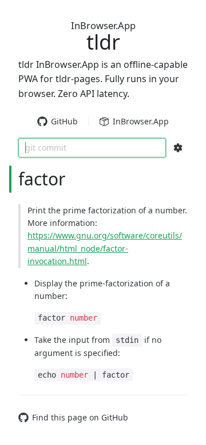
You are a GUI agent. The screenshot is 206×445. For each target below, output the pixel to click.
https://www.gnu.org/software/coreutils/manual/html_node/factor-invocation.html (104, 248)
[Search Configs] (178, 147)
